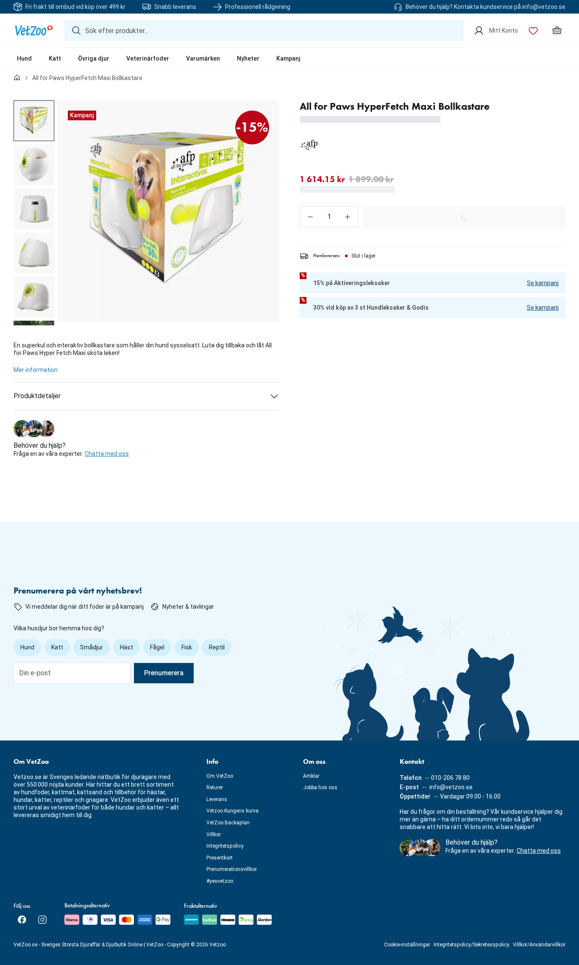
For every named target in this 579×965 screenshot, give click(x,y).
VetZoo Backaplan (228, 823)
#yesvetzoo (219, 881)
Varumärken (203, 58)
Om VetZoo (219, 776)
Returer (214, 787)
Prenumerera (164, 673)
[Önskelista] (533, 30)
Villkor (213, 834)
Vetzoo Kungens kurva (232, 811)
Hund (24, 58)
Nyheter (248, 58)
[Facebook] (22, 920)
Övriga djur (93, 58)
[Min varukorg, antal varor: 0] (556, 30)
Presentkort (219, 858)
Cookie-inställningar (407, 945)
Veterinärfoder (147, 58)
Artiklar (311, 776)
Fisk (186, 647)
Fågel (157, 647)
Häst (126, 647)
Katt (55, 58)
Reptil (217, 647)
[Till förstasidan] (17, 78)
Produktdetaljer (37, 396)
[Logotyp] (34, 30)
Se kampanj (543, 283)
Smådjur (91, 647)
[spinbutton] (328, 217)
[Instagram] (42, 920)
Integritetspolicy (225, 846)
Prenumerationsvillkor (231, 869)
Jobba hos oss (320, 787)
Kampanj (288, 58)
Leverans (216, 799)
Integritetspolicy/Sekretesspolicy (471, 945)
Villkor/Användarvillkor (539, 945)
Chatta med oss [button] (107, 453)
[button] (310, 217)
